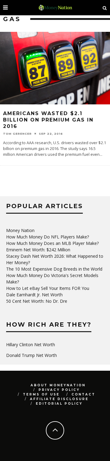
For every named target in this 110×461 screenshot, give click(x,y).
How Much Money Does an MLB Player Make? (52, 243)
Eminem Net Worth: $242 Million (38, 250)
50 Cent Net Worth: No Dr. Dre (36, 301)
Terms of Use (41, 394)
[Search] (105, 7)
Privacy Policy (59, 390)
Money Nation (20, 230)
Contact (83, 394)
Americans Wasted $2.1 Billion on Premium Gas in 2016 (48, 120)
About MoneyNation (58, 385)
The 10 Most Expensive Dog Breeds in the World (54, 269)
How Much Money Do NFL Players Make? (47, 237)
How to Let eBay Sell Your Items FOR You (47, 288)
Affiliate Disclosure (59, 399)
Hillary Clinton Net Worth (30, 344)
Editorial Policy (59, 404)
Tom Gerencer (17, 133)
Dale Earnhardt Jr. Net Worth (34, 295)
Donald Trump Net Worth (31, 355)
